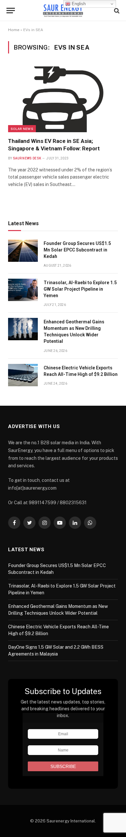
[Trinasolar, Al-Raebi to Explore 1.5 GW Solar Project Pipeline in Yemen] (23, 290)
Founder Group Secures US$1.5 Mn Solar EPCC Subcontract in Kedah (77, 250)
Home (13, 30)
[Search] (116, 10)
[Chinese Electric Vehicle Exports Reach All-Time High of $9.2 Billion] (23, 375)
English (78, 3)
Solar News (22, 129)
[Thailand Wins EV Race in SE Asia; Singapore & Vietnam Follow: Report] (63, 99)
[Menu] (10, 10)
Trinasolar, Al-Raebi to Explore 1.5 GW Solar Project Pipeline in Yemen (80, 289)
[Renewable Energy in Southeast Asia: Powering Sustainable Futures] (63, 10)
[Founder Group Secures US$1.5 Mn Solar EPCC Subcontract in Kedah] (23, 250)
